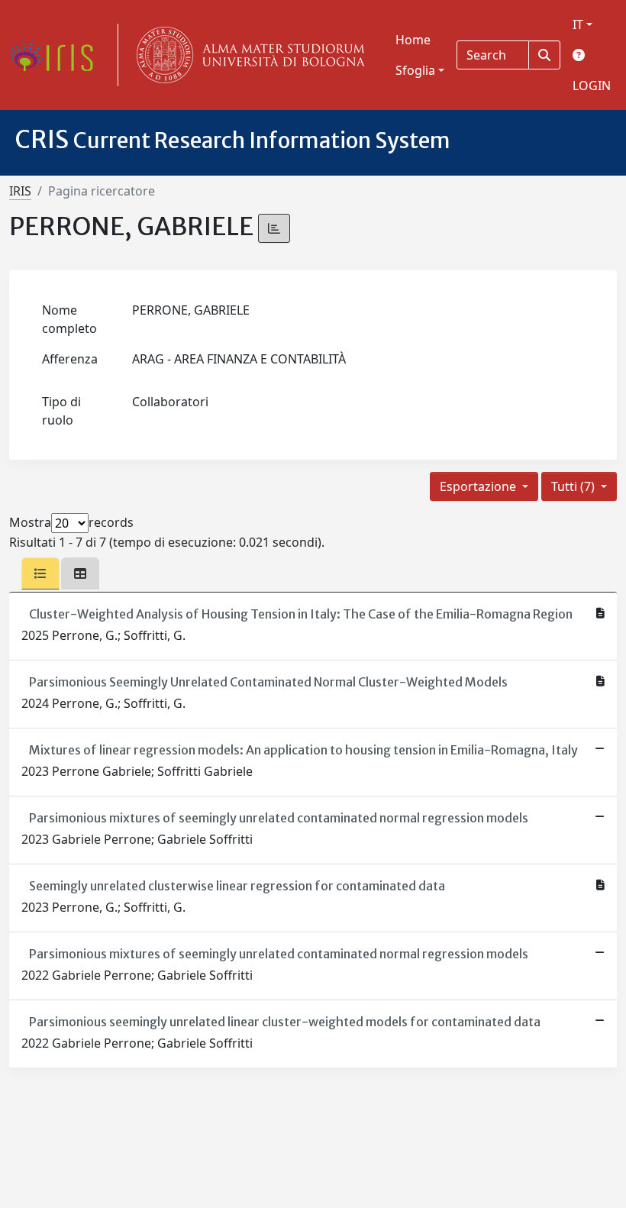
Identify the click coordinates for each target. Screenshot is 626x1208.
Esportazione (479, 486)
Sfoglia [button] (415, 70)
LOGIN (592, 85)
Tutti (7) (574, 486)
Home (413, 39)
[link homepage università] (247, 55)
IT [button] (578, 24)
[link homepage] (57, 55)
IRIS (20, 190)
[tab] (40, 573)
